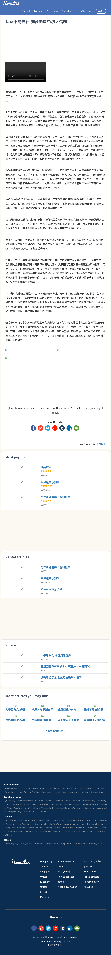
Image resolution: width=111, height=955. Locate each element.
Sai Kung (26, 788)
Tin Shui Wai (60, 791)
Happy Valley (14, 811)
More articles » (55, 731)
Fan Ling (85, 791)
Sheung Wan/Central (43, 807)
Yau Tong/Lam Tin (13, 820)
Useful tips (63, 866)
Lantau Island (51, 843)
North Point (29, 811)
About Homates (66, 861)
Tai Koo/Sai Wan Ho (27, 800)
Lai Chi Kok (68, 827)
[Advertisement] (54, 34)
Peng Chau (66, 843)
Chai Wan (59, 800)
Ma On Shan (38, 788)
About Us (88, 886)
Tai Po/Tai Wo (53, 788)
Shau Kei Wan (45, 800)
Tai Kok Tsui (92, 827)
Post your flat (65, 871)
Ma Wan (38, 843)
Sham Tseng (86, 788)
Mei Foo (80, 827)
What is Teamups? (67, 886)
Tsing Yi (22, 791)
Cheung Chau (95, 843)
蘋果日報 (101, 443)
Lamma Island (80, 843)
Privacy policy (91, 881)
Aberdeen (44, 804)
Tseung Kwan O (12, 788)
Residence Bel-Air (90, 804)
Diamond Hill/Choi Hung (78, 820)
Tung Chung (26, 843)
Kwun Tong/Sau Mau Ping (37, 820)
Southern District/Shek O (24, 804)
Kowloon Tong (15, 831)
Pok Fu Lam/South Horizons (65, 804)
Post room (52, 11)
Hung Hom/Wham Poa (15, 827)
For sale (38, 11)
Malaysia (44, 897)
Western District (22, 807)
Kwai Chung (10, 791)
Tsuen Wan (99, 788)
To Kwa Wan (55, 823)
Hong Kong (46, 861)
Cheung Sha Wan (53, 827)
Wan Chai (89, 807)
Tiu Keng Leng (25, 823)
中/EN (101, 11)
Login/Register (84, 11)
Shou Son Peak (73, 800)
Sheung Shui (97, 791)
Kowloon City (41, 823)
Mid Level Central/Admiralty (69, 807)
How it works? (91, 871)
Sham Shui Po (35, 827)
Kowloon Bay (58, 820)
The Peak (42, 811)
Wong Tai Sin (70, 831)
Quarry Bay (10, 800)
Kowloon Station (95, 823)
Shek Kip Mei (31, 831)
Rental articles (91, 876)
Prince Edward (86, 831)
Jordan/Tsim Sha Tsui (74, 823)
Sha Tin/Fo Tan (70, 788)
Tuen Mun (73, 791)
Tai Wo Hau (33, 791)
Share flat (67, 11)
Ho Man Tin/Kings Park (51, 831)
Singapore (45, 871)
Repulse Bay (89, 800)
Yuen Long (46, 791)
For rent (26, 11)
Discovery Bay (11, 843)
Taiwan (44, 866)
